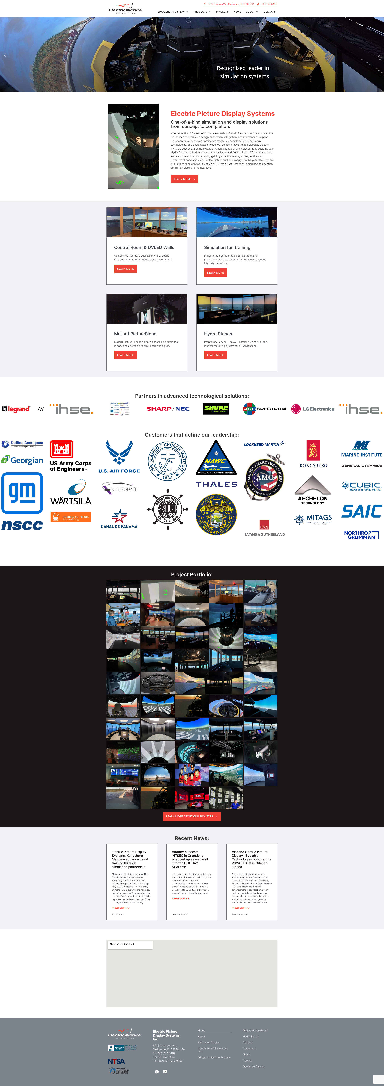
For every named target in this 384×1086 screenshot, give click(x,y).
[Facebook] (156, 1072)
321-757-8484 (166, 1053)
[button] (4, 54)
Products (200, 11)
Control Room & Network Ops (212, 1050)
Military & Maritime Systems (214, 1057)
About (250, 11)
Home (201, 1030)
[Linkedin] (165, 1072)
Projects (222, 11)
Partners (248, 1042)
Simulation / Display (171, 11)
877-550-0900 (174, 1060)
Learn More (125, 268)
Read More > (120, 907)
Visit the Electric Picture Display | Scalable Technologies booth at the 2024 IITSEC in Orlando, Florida (251, 859)
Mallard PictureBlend (255, 1030)
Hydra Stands (251, 1036)
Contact (269, 11)
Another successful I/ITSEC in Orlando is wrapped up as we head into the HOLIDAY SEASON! (190, 859)
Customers (249, 1048)
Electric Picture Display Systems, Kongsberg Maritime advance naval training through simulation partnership (130, 859)
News (237, 11)
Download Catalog (253, 1066)
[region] (192, 54)
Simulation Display (209, 1042)
